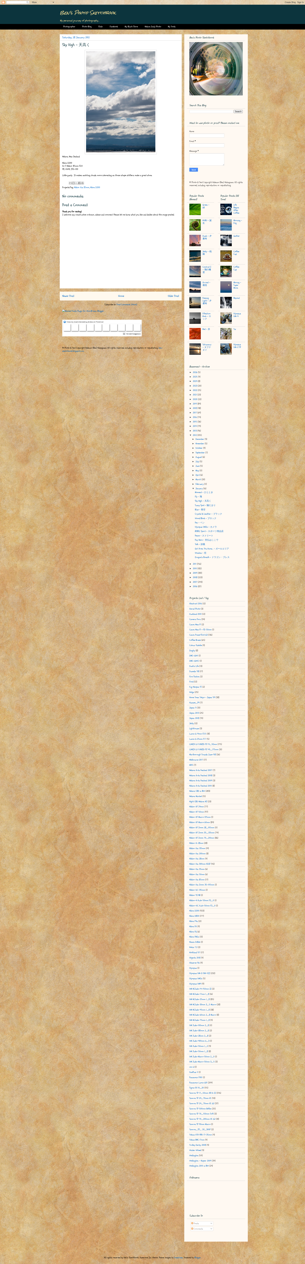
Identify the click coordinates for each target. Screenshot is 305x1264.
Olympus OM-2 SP (237, 346)
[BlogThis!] (73, 183)
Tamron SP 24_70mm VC (200, 1098)
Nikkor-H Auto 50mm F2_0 (201, 900)
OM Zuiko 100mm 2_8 (199, 1025)
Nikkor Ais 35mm (197, 869)
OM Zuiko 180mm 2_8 (199, 1030)
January (199, 488)
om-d (191, 1066)
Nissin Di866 (194, 942)
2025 (195, 376)
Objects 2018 (194, 957)
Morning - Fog (238, 222)
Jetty (191, 723)
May (198, 470)
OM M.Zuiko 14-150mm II (200, 988)
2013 (195, 430)
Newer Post (68, 296)
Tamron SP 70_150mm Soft (201, 1113)
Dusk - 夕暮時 (207, 237)
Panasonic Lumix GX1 (198, 1082)
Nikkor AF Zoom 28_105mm (201, 827)
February (200, 484)
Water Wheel (195, 1150)
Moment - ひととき (204, 492)
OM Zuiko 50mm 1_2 (198, 1046)
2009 (195, 572)
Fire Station (194, 676)
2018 (195, 408)
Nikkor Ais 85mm (81, 187)
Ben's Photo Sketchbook (88, 12)
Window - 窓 (200, 552)
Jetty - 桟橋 (207, 253)
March (199, 479)
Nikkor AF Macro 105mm (200, 817)
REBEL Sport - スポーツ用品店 (209, 531)
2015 (195, 421)
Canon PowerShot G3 (198, 634)
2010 (195, 568)
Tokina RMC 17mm (196, 1139)
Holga (191, 692)
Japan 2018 (194, 718)
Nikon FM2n (194, 936)
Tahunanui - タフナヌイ (207, 347)
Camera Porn (195, 619)
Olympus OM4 (195, 983)
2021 (195, 394)
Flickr (100, 26)
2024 (195, 381)
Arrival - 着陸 (206, 284)
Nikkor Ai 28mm (196, 843)
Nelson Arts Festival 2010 (200, 785)
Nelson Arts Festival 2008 (200, 775)
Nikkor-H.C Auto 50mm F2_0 (202, 905)
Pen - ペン (200, 522)
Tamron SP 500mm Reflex (200, 1108)
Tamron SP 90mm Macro (199, 1124)
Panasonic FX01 (195, 1077)
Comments (198, 1228)
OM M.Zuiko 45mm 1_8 (199, 1009)
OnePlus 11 (193, 1072)
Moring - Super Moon (237, 285)
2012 (195, 435)
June (198, 465)
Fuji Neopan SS (195, 686)
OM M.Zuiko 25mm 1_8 (199, 999)
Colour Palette (195, 645)
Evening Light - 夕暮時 (207, 301)
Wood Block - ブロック (205, 518)
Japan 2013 (194, 712)
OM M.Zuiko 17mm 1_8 (199, 994)
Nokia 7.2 (193, 947)
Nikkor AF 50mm (196, 811)
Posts (196, 1223)
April (198, 475)
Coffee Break (195, 640)
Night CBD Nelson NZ (198, 801)
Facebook (114, 26)
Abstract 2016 (195, 603)
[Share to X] (76, 183)
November (200, 443)
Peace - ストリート (204, 535)
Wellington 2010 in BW (199, 1165)
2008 (195, 577)
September (200, 452)
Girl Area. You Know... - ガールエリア (212, 548)
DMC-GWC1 (194, 660)
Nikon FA (193, 926)
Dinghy (192, 650)
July (198, 461)
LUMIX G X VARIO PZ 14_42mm (203, 744)
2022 (195, 390)
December (200, 439)
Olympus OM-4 (237, 315)
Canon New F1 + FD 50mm (200, 629)
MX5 (191, 765)
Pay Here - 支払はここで (206, 539)
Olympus (193, 968)
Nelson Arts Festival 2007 (200, 770)
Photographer (69, 26)
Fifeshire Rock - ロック (207, 316)
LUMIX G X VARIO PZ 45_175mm (203, 749)
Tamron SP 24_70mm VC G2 (201, 1103)
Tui (235, 329)
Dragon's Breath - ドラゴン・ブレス (212, 557)
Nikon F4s (193, 921)
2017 (195, 412)
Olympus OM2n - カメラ (206, 526)
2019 (195, 403)
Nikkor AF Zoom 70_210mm (201, 837)
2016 (195, 417)
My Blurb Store (131, 26)
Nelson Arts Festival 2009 (200, 780)
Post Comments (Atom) (127, 304)
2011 (195, 563)
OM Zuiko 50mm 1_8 (198, 1051)
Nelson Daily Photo (153, 26)
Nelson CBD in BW (197, 791)
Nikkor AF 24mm (196, 806)
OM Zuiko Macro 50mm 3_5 (202, 1061)
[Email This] (70, 183)
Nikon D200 (95, 187)
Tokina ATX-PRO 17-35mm (200, 1134)
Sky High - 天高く (203, 500)
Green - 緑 (206, 206)
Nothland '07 (194, 952)
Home (121, 296)
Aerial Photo (194, 608)
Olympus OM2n (195, 978)
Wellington (193, 1155)
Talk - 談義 (200, 544)
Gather (237, 235)
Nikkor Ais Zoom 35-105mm (201, 884)
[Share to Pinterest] (82, 183)
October (199, 448)
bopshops (178, 1257)
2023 (195, 385)
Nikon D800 (194, 915)
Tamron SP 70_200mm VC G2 (202, 1119)
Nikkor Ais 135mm (197, 848)
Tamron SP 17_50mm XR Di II (202, 1092)
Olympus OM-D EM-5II (199, 973)
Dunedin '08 (194, 671)
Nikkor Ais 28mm (196, 858)
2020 (195, 399)
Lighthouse (194, 728)
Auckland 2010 (195, 614)
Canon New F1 (195, 624)
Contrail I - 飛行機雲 (207, 269)
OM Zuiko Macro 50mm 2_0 (201, 1056)
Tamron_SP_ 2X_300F (200, 1129)
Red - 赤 (206, 329)
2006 (195, 586)
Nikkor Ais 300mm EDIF (199, 863)
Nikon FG (193, 931)
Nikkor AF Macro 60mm (199, 822)
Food (191, 681)
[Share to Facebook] (79, 183)
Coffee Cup (236, 253)
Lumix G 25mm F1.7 (197, 738)
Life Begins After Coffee (236, 208)
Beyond (237, 298)
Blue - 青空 (200, 509)
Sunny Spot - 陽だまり (205, 505)
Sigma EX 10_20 (196, 1087)
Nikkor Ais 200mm (197, 853)
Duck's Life (194, 666)
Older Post (173, 296)
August (199, 457)
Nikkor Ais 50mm (197, 874)
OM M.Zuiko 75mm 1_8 (199, 1020)
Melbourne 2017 (196, 759)
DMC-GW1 (193, 655)
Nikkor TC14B (194, 895)
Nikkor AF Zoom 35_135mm (201, 832)
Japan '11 (193, 707)
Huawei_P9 (194, 702)
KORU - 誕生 (207, 222)
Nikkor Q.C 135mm (197, 889)
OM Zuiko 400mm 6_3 (199, 1040)
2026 (195, 372)
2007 (195, 582)
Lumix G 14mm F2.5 (197, 733)
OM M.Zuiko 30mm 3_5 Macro (202, 1004)
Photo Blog (87, 26)
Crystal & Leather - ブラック (208, 513)
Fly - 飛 (198, 496)
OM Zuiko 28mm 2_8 (198, 1035)
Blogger (197, 1257)
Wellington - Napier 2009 (200, 1160)
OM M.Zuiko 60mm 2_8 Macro (202, 1014)
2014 (195, 426)
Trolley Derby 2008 (197, 1145)
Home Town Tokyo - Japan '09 (202, 697)
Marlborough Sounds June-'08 (202, 754)
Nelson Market (195, 796)
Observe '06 (194, 962)
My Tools (172, 26)
